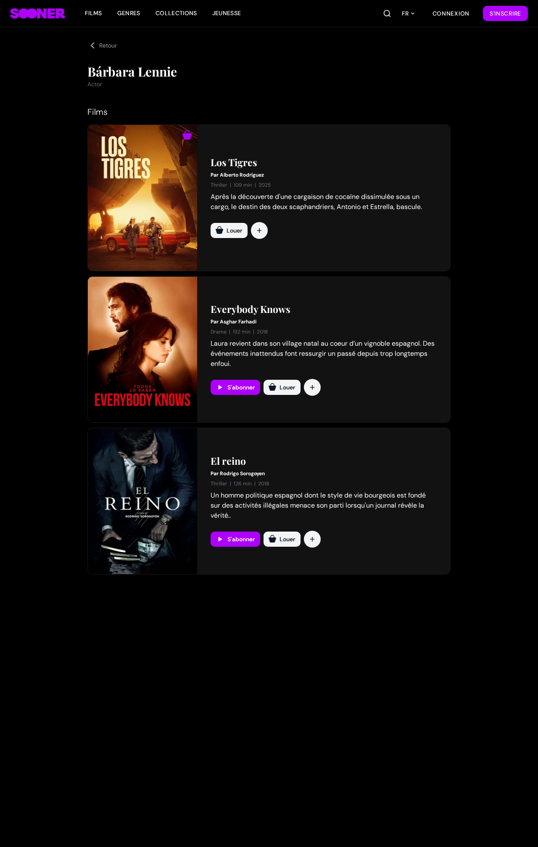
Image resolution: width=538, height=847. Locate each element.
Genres (128, 13)
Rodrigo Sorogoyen (242, 473)
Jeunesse (226, 13)
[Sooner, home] (37, 13)
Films (93, 13)
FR (405, 13)
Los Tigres (234, 162)
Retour (108, 45)
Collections (176, 13)
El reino (228, 461)
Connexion (451, 13)
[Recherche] (387, 13)
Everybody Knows (250, 309)
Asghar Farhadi (238, 321)
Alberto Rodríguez (242, 175)
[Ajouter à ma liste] (259, 230)
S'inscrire (505, 13)
